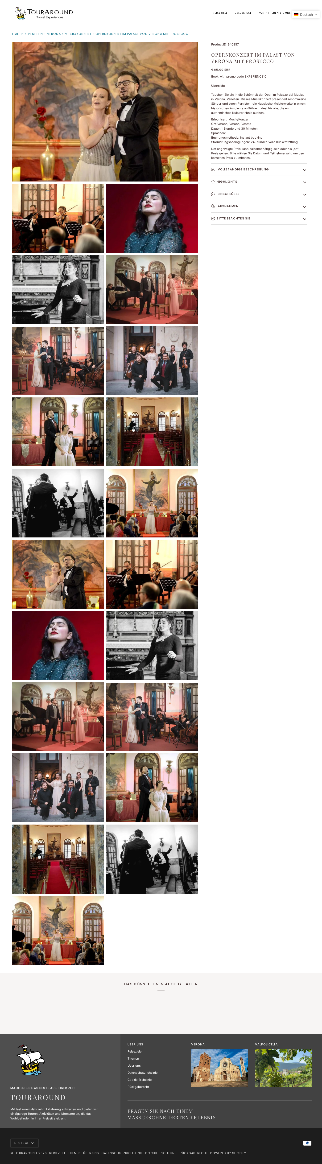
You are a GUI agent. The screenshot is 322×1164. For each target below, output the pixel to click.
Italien (18, 34)
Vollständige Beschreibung (243, 169)
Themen (133, 1058)
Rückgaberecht (138, 1087)
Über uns (134, 1065)
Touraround (25, 1153)
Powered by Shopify (228, 1153)
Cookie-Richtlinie (140, 1079)
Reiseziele (134, 1051)
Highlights (227, 182)
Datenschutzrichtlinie (142, 1072)
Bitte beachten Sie (233, 218)
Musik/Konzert (78, 34)
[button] (243, 13)
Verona (54, 34)
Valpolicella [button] (266, 1044)
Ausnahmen (227, 206)
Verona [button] (198, 1044)
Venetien (35, 34)
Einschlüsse (228, 194)
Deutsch (22, 1143)
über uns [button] (135, 1044)
